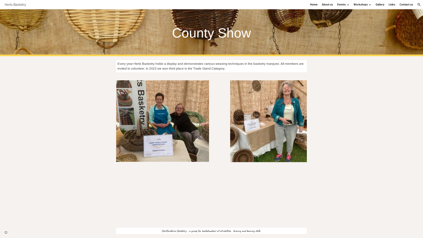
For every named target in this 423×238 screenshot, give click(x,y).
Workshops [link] (361, 4)
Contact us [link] (406, 4)
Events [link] (341, 4)
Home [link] (314, 4)
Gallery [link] (380, 4)
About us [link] (327, 4)
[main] (211, 33)
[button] (419, 5)
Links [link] (392, 4)
